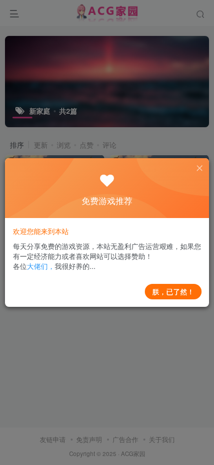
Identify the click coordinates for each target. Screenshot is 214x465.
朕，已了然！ (173, 291)
